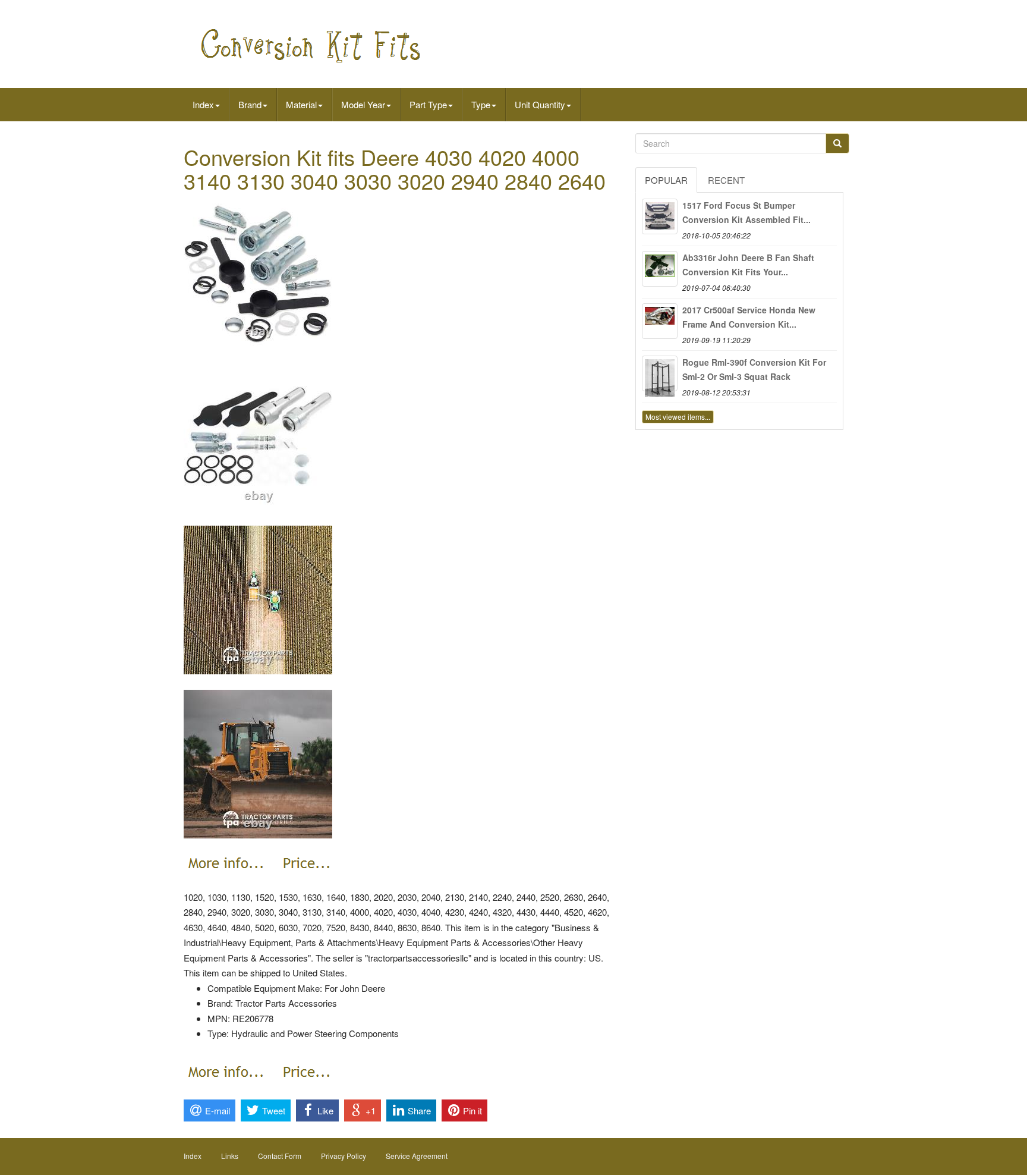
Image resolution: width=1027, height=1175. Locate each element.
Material (301, 104)
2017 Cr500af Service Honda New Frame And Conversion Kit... (748, 317)
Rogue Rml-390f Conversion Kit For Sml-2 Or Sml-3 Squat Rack (754, 369)
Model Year (363, 104)
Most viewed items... (677, 416)
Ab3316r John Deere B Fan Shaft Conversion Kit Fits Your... (748, 265)
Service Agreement (417, 1156)
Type (480, 104)
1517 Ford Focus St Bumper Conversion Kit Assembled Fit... (746, 212)
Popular (666, 180)
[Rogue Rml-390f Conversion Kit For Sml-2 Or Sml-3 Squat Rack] (660, 373)
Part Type (428, 104)
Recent (726, 180)
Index (203, 104)
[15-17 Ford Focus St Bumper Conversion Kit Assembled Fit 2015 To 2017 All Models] (660, 216)
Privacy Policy (343, 1156)
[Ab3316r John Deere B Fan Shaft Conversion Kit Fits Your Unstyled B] (660, 269)
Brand (250, 104)
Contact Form (279, 1156)
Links (229, 1156)
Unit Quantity (540, 104)
